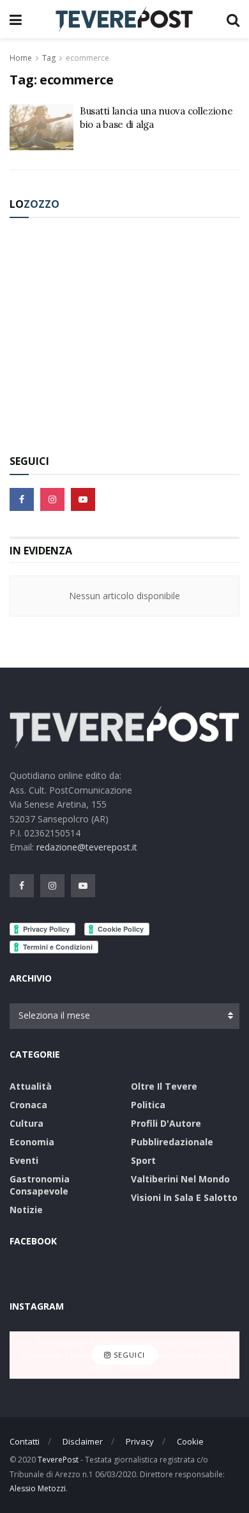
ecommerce (87, 57)
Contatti (25, 1441)
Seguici (128, 1355)
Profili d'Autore (166, 1123)
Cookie (190, 1441)
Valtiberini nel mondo (180, 1179)
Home (21, 57)
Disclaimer (83, 1441)
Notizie (26, 1209)
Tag (49, 57)
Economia (32, 1142)
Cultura (26, 1123)
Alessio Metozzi (38, 1488)
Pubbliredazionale (172, 1142)
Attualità (31, 1086)
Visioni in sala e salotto (184, 1197)
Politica (148, 1105)
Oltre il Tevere (164, 1086)
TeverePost (58, 1459)
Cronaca (28, 1105)
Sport (143, 1160)
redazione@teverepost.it (86, 847)
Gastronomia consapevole (40, 1185)
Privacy (140, 1441)
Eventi (24, 1160)
